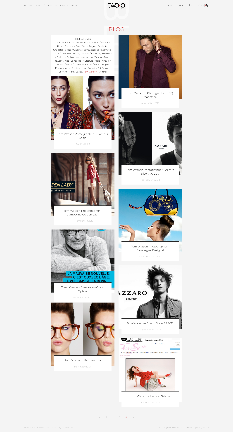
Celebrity (102, 46)
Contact (181, 5)
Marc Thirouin (102, 61)
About (170, 5)
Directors (47, 5)
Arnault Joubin (91, 42)
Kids (67, 61)
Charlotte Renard (62, 50)
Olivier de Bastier (83, 64)
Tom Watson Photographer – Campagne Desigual (150, 248)
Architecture (75, 42)
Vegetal (103, 72)
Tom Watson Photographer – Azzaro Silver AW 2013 (150, 171)
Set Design (103, 68)
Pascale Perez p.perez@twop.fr (195, 427)
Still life (70, 72)
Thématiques (83, 39)
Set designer (61, 5)
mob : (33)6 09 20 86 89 (168, 427)
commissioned (91, 50)
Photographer (62, 68)
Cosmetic (106, 50)
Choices (199, 5)
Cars (78, 46)
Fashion (60, 57)
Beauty (105, 42)
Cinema (77, 50)
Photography (79, 68)
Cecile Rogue (89, 46)
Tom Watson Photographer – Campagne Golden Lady (83, 212)
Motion (60, 64)
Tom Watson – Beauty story (83, 360)
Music (69, 64)
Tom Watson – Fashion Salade (150, 396)
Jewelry (59, 61)
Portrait (92, 68)
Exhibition (107, 53)
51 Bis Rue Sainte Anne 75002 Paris (40, 427)
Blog (190, 5)
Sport (61, 72)
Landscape (77, 61)
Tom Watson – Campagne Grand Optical (83, 289)
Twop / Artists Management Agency (116, 5)
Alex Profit (61, 42)
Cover (56, 53)
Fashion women (75, 57)
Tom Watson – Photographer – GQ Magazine (150, 95)
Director (85, 53)
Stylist (74, 5)
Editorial (95, 53)
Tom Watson (90, 72)
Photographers (32, 5)
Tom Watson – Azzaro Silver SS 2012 (150, 323)
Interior (89, 57)
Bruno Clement (65, 46)
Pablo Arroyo (101, 64)
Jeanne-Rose (102, 57)
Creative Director (70, 53)
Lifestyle (88, 61)
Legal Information (66, 427)
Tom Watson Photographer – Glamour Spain (82, 136)
